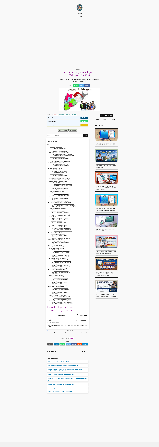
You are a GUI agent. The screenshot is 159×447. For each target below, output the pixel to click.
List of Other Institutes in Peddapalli (61, 256)
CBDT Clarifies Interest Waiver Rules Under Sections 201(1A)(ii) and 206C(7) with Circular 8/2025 (106, 188)
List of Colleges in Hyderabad (57, 162)
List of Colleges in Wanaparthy (58, 290)
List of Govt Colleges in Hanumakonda (61, 158)
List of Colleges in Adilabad (56, 147)
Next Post (84, 351)
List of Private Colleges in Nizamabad (61, 251)
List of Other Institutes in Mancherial (61, 219)
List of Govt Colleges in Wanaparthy (61, 292)
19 (72, 325)
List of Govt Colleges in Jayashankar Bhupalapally (63, 179)
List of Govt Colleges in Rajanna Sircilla (62, 259)
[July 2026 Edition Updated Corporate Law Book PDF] (106, 221)
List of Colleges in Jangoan (56, 174)
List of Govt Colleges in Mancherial (61, 218)
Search (85, 135)
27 (85, 325)
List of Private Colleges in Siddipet (61, 278)
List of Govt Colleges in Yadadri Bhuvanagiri (63, 302)
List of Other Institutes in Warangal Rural (62, 299)
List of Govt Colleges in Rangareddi (61, 265)
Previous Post (52, 351)
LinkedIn (83, 333)
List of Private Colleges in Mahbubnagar (62, 214)
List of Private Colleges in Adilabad (60, 149)
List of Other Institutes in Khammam (61, 201)
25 (82, 325)
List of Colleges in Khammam (57, 196)
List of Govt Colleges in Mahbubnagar (61, 212)
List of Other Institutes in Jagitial (60, 172)
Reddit (79, 344)
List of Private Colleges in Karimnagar (61, 194)
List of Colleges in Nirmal (56, 245)
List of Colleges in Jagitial (56, 168)
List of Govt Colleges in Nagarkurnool (61, 235)
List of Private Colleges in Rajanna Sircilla (62, 261)
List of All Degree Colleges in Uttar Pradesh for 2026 (61, 388)
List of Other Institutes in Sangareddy (62, 273)
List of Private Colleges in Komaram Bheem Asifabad (64, 205)
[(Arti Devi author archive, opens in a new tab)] (98, 119)
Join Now (84, 117)
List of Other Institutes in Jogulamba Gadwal (63, 185)
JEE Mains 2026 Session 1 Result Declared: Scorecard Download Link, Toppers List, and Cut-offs (105, 274)
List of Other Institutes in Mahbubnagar (62, 215)
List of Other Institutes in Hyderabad (61, 166)
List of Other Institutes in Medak (60, 225)
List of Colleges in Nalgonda (57, 239)
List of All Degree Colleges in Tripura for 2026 (60, 391)
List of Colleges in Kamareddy (57, 187)
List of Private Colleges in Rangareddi (62, 266)
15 (66, 325)
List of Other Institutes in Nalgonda (61, 243)
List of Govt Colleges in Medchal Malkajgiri (62, 228)
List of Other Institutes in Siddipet (61, 279)
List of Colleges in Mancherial (57, 216)
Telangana (74, 114)
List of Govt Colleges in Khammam (61, 198)
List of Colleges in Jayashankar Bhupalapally (60, 178)
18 (71, 325)
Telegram (85, 344)
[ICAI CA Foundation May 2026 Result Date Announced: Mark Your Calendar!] (106, 287)
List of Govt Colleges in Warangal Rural (62, 296)
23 (79, 325)
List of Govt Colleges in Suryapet (60, 282)
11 (61, 325)
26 (83, 325)
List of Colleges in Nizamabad (57, 248)
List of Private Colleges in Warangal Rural (62, 298)
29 (47, 326)
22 (77, 325)
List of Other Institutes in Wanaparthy (62, 293)
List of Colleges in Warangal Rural (58, 295)
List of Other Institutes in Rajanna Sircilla (62, 262)
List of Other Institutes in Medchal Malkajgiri (63, 231)
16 (68, 325)
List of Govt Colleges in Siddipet (60, 276)
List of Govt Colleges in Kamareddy (60, 188)
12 (62, 325)
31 (50, 326)
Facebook (87, 85)
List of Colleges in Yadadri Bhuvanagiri (59, 300)
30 (49, 326)
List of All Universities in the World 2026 (58, 361)
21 (75, 325)
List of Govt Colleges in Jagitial (59, 169)
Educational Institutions (64, 114)
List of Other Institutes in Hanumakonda (62, 161)
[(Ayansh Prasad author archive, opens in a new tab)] (105, 119)
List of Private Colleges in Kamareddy (61, 189)
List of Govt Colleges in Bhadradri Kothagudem (62, 154)
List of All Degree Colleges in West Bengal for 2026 (61, 384)
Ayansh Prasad (69, 330)
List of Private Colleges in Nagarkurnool (62, 236)
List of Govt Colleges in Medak (60, 222)
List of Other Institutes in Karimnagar (61, 195)
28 (86, 325)
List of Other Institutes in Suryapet (61, 285)
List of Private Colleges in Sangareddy (62, 272)
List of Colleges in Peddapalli (57, 254)
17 (69, 325)
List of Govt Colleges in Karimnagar (61, 192)
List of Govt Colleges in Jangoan (60, 175)
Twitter (81, 85)
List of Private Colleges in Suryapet (61, 283)
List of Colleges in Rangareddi (57, 264)
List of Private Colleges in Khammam (61, 199)
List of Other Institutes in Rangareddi (61, 268)
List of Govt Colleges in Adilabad (60, 148)
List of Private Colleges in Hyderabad (61, 165)
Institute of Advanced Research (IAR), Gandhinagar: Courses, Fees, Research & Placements (106, 165)
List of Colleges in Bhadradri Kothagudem (59, 152)
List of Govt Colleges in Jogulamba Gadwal (62, 182)
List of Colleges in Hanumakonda (57, 157)
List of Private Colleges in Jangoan (61, 176)
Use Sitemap (72, 130)
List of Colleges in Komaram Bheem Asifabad (61, 202)
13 (64, 325)
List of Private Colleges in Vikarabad (61, 289)
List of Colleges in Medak (56, 221)
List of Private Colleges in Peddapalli (61, 255)
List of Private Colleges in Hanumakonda (62, 159)
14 (65, 325)
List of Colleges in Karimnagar (57, 191)
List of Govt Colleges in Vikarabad (61, 288)
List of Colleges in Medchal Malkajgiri (59, 226)
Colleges (55, 114)
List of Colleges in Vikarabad (57, 286)
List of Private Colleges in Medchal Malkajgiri (63, 229)
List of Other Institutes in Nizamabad (61, 252)
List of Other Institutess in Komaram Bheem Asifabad (65, 206)
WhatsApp (76, 85)
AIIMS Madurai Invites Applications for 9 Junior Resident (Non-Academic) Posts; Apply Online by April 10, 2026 (106, 251)
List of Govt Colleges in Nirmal (60, 246)
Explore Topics (63, 130)
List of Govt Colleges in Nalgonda (61, 241)
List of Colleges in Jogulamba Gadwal (58, 181)
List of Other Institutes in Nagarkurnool (62, 238)
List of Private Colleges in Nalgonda (61, 242)
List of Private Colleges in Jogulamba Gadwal (63, 184)
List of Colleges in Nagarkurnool (58, 234)
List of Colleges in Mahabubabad (58, 208)
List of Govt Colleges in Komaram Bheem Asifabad (64, 204)
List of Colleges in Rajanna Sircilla (58, 258)
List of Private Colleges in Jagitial (60, 171)
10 (59, 325)
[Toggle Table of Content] (48, 144)
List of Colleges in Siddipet (57, 275)
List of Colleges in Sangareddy (58, 269)
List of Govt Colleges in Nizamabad (61, 249)
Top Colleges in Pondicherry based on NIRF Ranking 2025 (63, 365)
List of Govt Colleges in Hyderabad (60, 164)
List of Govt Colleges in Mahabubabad (62, 209)
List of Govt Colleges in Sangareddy (61, 271)
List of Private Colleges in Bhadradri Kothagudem (64, 155)
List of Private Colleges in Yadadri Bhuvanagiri (63, 303)
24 (80, 325)
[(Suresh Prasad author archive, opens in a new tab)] (114, 119)
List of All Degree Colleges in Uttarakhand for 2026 (61, 374)
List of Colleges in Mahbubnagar (58, 211)
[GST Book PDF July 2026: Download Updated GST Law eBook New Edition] (106, 135)
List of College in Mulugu (56, 232)
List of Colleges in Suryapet (57, 280)
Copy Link (50, 344)
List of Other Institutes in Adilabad (60, 151)
